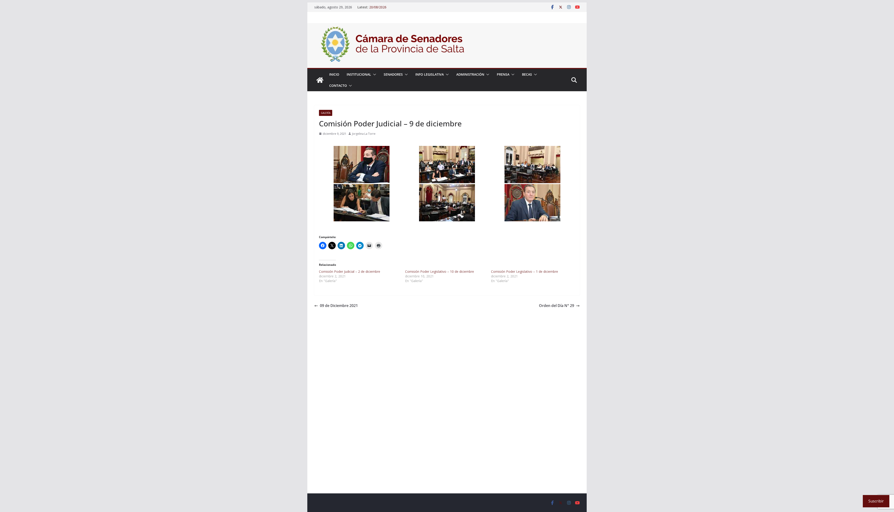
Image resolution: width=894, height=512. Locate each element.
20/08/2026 (377, 7)
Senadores (393, 74)
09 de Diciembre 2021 (339, 305)
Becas (527, 74)
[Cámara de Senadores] (319, 80)
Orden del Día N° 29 (556, 305)
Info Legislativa (429, 74)
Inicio (334, 74)
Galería (325, 113)
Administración (470, 74)
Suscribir (876, 501)
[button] (373, 74)
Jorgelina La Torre (364, 134)
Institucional (359, 74)
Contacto (338, 85)
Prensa (503, 74)
